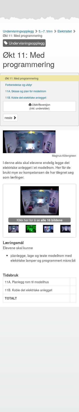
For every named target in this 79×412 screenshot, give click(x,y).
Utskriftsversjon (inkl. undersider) (39, 106)
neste (9, 117)
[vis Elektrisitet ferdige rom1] (30, 229)
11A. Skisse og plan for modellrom (25, 91)
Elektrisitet (65, 31)
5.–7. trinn (46, 31)
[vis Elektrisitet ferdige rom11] (65, 229)
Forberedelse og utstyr (18, 85)
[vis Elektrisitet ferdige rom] (13, 229)
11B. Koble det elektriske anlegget (25, 97)
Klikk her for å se (40, 220)
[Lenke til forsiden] (39, 12)
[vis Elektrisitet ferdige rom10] (48, 229)
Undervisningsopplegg (19, 31)
